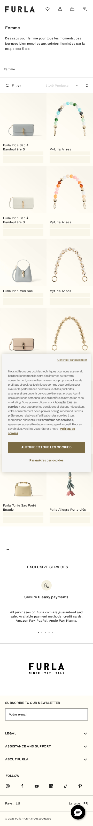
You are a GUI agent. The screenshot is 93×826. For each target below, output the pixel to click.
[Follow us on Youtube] (37, 786)
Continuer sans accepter (72, 359)
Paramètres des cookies (46, 460)
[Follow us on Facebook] (22, 786)
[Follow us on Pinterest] (80, 786)
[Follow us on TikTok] (66, 786)
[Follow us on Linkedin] (51, 786)
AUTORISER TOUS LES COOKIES (46, 447)
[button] (78, 812)
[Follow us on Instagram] (8, 786)
